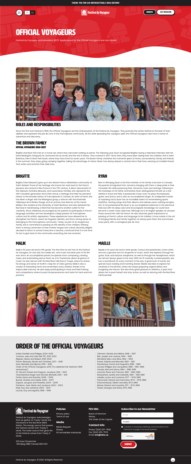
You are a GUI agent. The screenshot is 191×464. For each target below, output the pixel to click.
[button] (19, 12)
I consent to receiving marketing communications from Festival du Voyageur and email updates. (146, 428)
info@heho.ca (101, 435)
